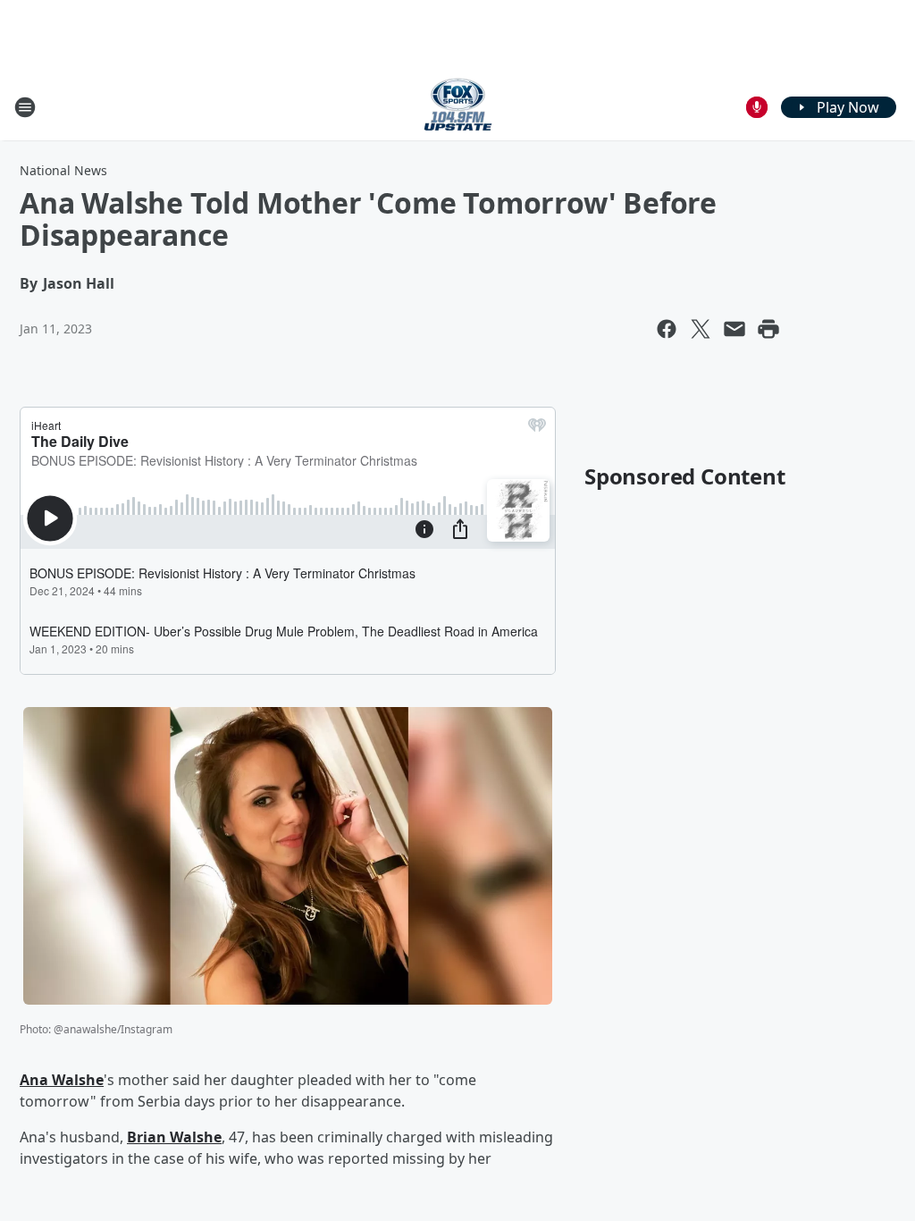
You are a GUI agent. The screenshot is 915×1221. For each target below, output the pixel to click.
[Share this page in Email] (734, 328)
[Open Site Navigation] (25, 107)
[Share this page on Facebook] (666, 328)
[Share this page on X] (700, 328)
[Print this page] (768, 328)
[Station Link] (458, 107)
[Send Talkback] (757, 107)
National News (63, 170)
